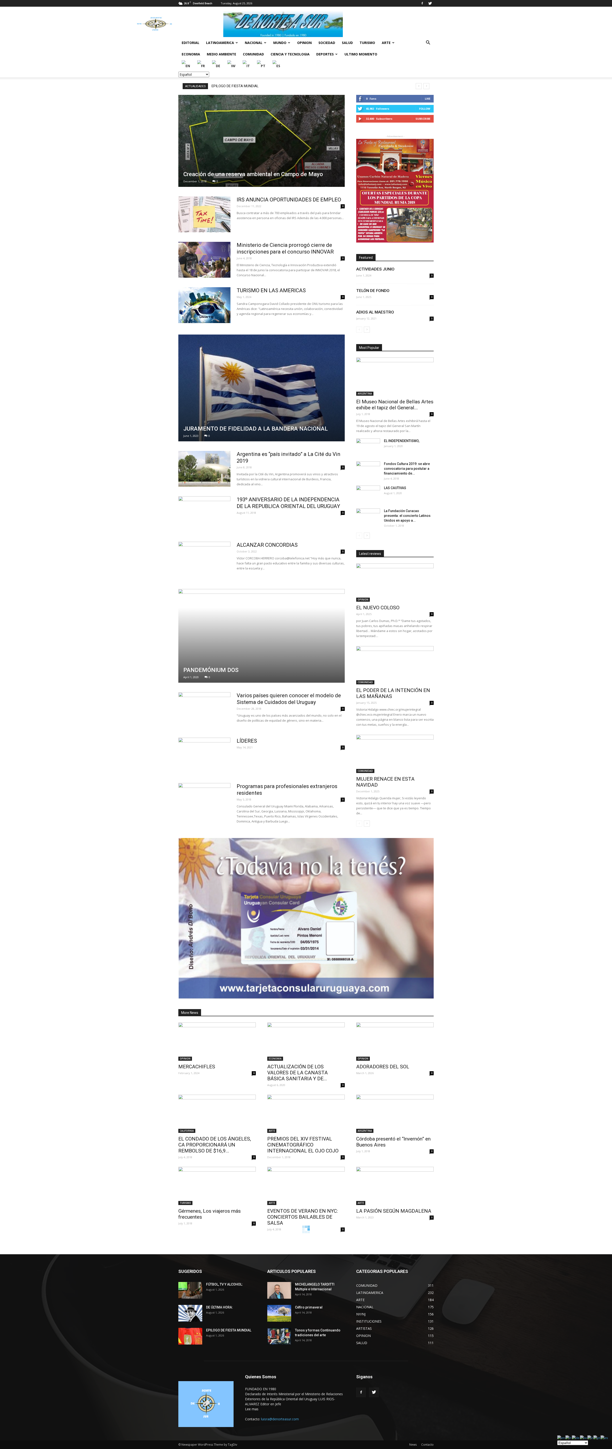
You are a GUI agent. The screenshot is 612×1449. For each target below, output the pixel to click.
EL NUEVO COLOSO (377, 608)
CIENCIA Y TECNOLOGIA (290, 54)
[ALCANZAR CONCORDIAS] (204, 560)
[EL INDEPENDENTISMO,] (368, 446)
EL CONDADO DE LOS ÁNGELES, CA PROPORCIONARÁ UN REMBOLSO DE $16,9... (214, 1145)
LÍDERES (247, 741)
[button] (428, 43)
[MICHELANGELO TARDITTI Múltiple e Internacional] (279, 1290)
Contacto (427, 1445)
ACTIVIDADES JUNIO (375, 269)
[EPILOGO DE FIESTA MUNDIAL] (190, 1336)
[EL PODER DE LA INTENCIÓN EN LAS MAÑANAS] (395, 665)
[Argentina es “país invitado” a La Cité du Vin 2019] (204, 469)
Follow (424, 108)
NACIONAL (253, 42)
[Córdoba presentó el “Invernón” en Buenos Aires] (395, 1114)
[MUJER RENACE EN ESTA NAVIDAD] (395, 754)
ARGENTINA (365, 393)
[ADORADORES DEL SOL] (395, 1041)
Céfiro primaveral (308, 1307)
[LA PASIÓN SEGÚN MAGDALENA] (395, 1186)
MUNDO (279, 42)
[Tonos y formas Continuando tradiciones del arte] (279, 1336)
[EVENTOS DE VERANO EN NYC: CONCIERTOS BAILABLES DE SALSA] (306, 1186)
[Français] (201, 65)
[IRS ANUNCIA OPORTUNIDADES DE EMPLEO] (204, 214)
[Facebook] (422, 3)
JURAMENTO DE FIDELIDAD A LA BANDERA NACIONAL (255, 428)
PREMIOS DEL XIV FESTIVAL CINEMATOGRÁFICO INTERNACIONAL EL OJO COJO (303, 1145)
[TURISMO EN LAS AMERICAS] (204, 305)
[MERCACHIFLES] (217, 1041)
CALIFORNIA (187, 1130)
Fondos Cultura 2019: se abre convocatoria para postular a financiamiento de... (407, 468)
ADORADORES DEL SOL (382, 1067)
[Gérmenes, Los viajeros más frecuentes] (217, 1186)
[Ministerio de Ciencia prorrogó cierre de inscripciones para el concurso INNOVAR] (204, 260)
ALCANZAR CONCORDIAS (267, 545)
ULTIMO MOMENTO (360, 54)
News (413, 1445)
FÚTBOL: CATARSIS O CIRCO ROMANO (243, 86)
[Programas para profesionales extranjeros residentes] (204, 801)
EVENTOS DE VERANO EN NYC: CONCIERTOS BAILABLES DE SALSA (302, 1217)
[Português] (261, 65)
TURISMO (367, 42)
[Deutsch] (216, 65)
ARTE (386, 42)
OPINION (304, 42)
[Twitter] (430, 3)
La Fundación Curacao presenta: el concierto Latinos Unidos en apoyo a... (407, 515)
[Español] (276, 65)
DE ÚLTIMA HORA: (219, 1307)
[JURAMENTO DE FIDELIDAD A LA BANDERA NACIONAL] (261, 388)
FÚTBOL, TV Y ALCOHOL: (224, 1284)
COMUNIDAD (253, 54)
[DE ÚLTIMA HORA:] (190, 1313)
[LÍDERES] (204, 755)
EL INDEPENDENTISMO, (401, 441)
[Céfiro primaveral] (279, 1313)
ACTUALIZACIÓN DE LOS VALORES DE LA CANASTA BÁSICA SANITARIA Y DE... (297, 1072)
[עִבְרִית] (231, 65)
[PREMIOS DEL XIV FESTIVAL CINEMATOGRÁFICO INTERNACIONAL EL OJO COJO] (306, 1114)
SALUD (347, 42)
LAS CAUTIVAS (395, 488)
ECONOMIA (191, 54)
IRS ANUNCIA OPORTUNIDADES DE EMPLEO (289, 200)
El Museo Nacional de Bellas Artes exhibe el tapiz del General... (394, 405)
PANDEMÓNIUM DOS (211, 670)
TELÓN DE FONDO (372, 290)
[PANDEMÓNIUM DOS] (261, 636)
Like (427, 98)
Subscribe (422, 118)
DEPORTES (325, 54)
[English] (186, 65)
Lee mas (251, 1409)
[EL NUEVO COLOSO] (395, 582)
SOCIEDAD (326, 42)
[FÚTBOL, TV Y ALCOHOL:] (190, 1290)
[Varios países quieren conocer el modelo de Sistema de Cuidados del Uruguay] (204, 710)
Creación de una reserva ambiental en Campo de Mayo (253, 174)
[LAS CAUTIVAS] (368, 494)
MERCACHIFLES (196, 1067)
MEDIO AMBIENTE (221, 54)
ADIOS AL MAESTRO (375, 312)
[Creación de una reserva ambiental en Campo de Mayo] (261, 141)
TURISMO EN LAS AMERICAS (271, 290)
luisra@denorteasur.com (280, 1419)
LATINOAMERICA (220, 42)
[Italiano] (246, 65)
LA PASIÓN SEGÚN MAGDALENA (393, 1211)
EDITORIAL (190, 42)
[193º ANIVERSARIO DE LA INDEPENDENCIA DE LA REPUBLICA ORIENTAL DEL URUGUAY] (204, 514)
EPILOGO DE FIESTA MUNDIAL (228, 1330)
